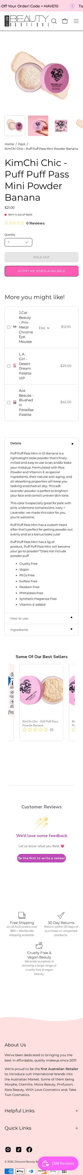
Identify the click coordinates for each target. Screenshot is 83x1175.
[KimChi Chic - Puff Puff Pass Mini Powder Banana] (15, 125)
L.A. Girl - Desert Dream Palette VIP (25, 366)
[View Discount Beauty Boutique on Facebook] (29, 1149)
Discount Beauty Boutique (31, 1161)
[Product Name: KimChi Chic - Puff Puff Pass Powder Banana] (41, 702)
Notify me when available (41, 271)
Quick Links (18, 1128)
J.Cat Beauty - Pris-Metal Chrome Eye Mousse (26, 327)
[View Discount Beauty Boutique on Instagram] (8, 1149)
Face (21, 144)
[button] (53, 21)
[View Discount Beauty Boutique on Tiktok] (18, 1149)
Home (9, 144)
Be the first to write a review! (41, 858)
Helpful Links (20, 1111)
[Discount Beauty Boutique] (27, 21)
